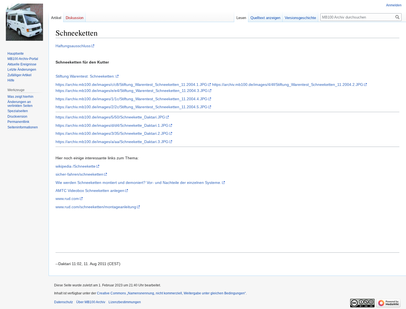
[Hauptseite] (24, 22)
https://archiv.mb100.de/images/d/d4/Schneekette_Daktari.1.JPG (112, 125)
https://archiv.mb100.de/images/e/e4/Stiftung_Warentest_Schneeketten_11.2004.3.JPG (132, 90)
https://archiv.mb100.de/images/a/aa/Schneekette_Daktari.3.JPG (112, 141)
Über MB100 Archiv (90, 302)
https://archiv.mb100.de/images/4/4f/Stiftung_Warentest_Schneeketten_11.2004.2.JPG (287, 84)
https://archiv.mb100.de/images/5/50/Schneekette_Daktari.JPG (110, 117)
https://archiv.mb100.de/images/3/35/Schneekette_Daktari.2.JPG (112, 133)
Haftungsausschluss (73, 46)
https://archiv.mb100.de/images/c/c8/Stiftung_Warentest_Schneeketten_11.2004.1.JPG (131, 84)
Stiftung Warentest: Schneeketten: (85, 76)
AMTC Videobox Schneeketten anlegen (90, 190)
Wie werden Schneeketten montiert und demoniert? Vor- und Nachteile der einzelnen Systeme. (138, 182)
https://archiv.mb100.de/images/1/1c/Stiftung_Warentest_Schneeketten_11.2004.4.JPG (131, 99)
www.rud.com (67, 198)
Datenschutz (63, 302)
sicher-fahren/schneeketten (79, 174)
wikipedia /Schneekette (76, 166)
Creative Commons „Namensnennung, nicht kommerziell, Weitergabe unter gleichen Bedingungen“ (171, 293)
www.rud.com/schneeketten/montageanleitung (96, 207)
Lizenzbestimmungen (125, 302)
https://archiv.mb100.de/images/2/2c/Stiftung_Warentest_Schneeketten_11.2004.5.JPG (131, 107)
